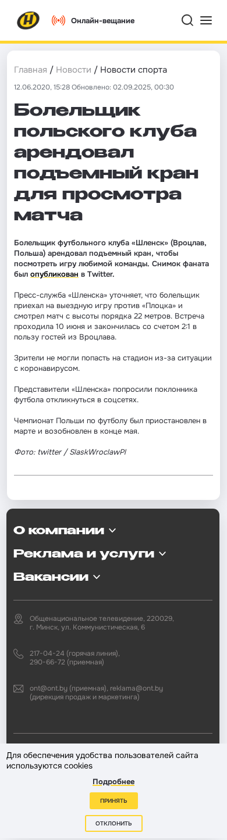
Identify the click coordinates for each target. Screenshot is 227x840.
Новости (73, 70)
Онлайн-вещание (102, 21)
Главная (30, 70)
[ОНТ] (28, 20)
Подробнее (113, 782)
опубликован (54, 274)
